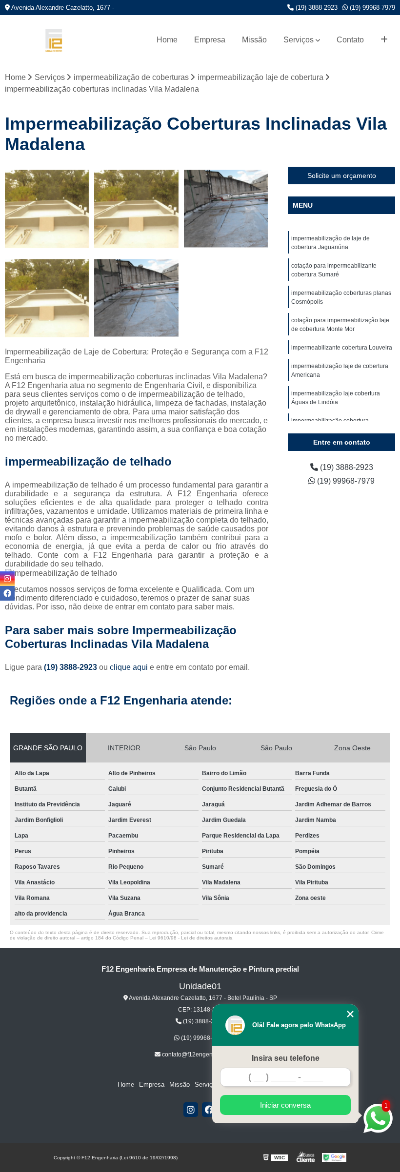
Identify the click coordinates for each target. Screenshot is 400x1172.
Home (167, 40)
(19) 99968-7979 (371, 7)
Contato (350, 40)
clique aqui (129, 667)
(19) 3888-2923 (316, 7)
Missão (254, 40)
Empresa (209, 40)
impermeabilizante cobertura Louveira (341, 347)
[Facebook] (209, 1109)
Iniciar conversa (285, 1105)
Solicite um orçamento (341, 175)
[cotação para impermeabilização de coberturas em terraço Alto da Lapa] (47, 209)
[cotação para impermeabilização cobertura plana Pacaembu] (47, 298)
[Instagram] (190, 1109)
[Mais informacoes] (384, 40)
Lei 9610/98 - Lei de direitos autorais (190, 937)
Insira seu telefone (286, 1058)
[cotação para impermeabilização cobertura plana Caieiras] (136, 209)
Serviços (298, 40)
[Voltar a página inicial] (53, 40)
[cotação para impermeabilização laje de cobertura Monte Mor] (226, 209)
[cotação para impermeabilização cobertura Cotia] (136, 298)
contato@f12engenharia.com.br (203, 1054)
